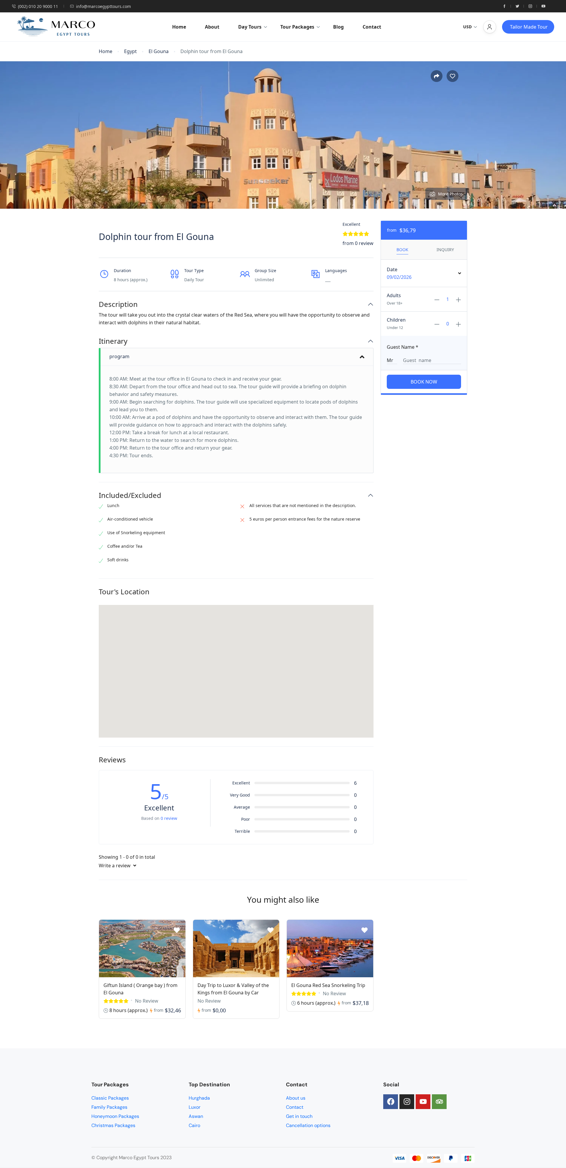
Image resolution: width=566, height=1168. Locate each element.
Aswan (196, 1116)
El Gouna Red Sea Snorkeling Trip (328, 985)
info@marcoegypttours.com (103, 6)
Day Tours (249, 27)
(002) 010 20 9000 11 (38, 6)
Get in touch (299, 1116)
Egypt (130, 51)
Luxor (194, 1107)
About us (295, 1098)
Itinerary (113, 341)
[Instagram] (406, 1101)
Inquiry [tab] (445, 249)
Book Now (424, 382)
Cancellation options (308, 1125)
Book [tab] (402, 249)
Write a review (115, 865)
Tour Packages (297, 27)
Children (396, 320)
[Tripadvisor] (439, 1101)
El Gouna (159, 51)
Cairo (194, 1125)
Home (179, 27)
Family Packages (109, 1107)
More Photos (450, 194)
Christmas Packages (113, 1125)
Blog (338, 27)
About (212, 27)
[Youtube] (423, 1101)
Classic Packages (110, 1098)
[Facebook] (390, 1101)
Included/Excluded (130, 495)
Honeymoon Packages (115, 1116)
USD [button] (467, 26)
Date (392, 269)
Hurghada (199, 1098)
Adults (394, 295)
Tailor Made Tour (529, 27)
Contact (372, 27)
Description (118, 304)
